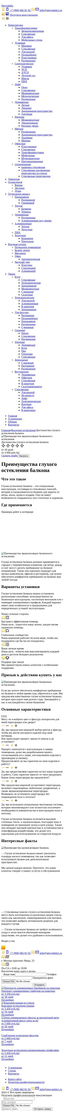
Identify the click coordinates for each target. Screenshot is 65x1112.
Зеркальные (21, 359)
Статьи (12, 1070)
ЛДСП (25, 72)
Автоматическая (30, 259)
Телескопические (24, 297)
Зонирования (28, 285)
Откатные (27, 354)
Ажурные (26, 114)
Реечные (19, 117)
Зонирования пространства (36, 111)
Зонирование (28, 309)
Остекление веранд (19, 194)
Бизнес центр (22, 250)
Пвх (23, 351)
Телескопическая (30, 282)
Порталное (27, 241)
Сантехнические (24, 63)
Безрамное (27, 238)
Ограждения (15, 182)
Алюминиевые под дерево (36, 220)
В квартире (27, 306)
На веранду (27, 395)
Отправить (39, 985)
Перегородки (15, 25)
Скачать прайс (9, 455)
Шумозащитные (30, 158)
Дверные (26, 108)
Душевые (20, 42)
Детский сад (28, 75)
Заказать (23, 456)
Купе (17, 276)
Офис (18, 256)
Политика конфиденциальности (26, 1082)
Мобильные (28, 155)
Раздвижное (28, 199)
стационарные (23, 164)
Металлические (30, 96)
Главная (12, 415)
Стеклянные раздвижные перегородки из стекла (35, 172)
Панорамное (22, 197)
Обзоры (12, 421)
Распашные (27, 315)
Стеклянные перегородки (35, 176)
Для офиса (27, 37)
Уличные (20, 342)
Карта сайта (15, 1079)
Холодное (26, 229)
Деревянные (22, 102)
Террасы (26, 211)
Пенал (24, 333)
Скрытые (20, 330)
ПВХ (24, 81)
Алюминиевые (23, 223)
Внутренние (22, 371)
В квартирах (28, 410)
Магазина (20, 253)
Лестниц (19, 188)
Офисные (20, 143)
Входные (26, 404)
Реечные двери (29, 125)
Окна (24, 87)
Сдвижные (27, 291)
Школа (25, 78)
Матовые (26, 45)
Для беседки (22, 312)
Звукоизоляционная (32, 31)
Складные (27, 294)
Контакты (13, 424)
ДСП (24, 69)
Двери (11, 274)
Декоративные (29, 122)
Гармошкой (27, 202)
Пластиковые (28, 57)
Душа (18, 191)
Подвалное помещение (28, 247)
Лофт (18, 84)
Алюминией (28, 271)
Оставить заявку (42, 1109)
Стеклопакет (28, 268)
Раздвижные (28, 60)
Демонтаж (14, 179)
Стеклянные (28, 34)
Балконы (26, 208)
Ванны (18, 185)
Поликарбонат (29, 318)
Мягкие (19, 128)
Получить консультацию (24, 14)
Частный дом (22, 262)
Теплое (19, 205)
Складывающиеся (31, 386)
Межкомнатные (30, 93)
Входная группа (17, 244)
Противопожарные (32, 161)
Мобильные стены (31, 40)
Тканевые (26, 137)
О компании (15, 418)
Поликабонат (28, 54)
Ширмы (25, 140)
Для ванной (28, 51)
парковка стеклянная (33, 167)
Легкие (25, 105)
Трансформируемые (26, 28)
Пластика (26, 265)
